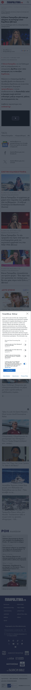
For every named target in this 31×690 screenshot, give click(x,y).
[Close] (27, 314)
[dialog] (15, 345)
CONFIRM (9, 370)
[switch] (25, 345)
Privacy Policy (24, 376)
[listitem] (15, 341)
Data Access (15, 376)
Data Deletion (6, 376)
